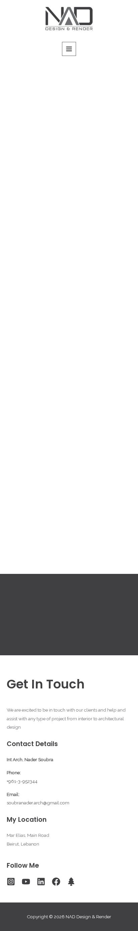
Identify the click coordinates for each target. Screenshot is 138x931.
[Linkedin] (41, 881)
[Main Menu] (69, 49)
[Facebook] (56, 881)
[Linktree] (71, 881)
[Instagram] (11, 881)
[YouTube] (26, 881)
